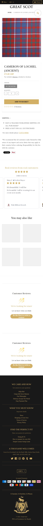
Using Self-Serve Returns (21, 394)
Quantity (7, 90)
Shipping (15, 77)
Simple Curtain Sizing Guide (21, 441)
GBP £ (10, 2)
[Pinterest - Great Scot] (23, 458)
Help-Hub (21, 391)
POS (13, 519)
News (21, 415)
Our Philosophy (21, 396)
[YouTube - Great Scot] (31, 458)
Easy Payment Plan (21, 401)
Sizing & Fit (21, 437)
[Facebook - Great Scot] (16, 458)
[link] (21, 205)
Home (10, 12)
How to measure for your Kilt (21, 439)
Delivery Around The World (21, 399)
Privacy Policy (21, 422)
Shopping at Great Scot (21, 418)
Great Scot (24, 516)
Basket (38, 2)
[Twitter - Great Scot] (12, 458)
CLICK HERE (24, 132)
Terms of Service (21, 420)
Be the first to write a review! (21, 316)
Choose (6, 82)
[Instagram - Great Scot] (19, 458)
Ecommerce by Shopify (24, 519)
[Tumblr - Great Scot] (27, 458)
